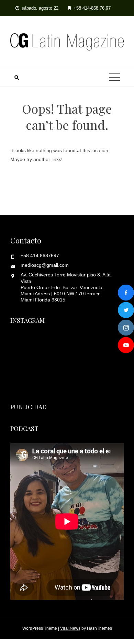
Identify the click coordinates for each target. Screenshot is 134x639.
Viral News (70, 628)
